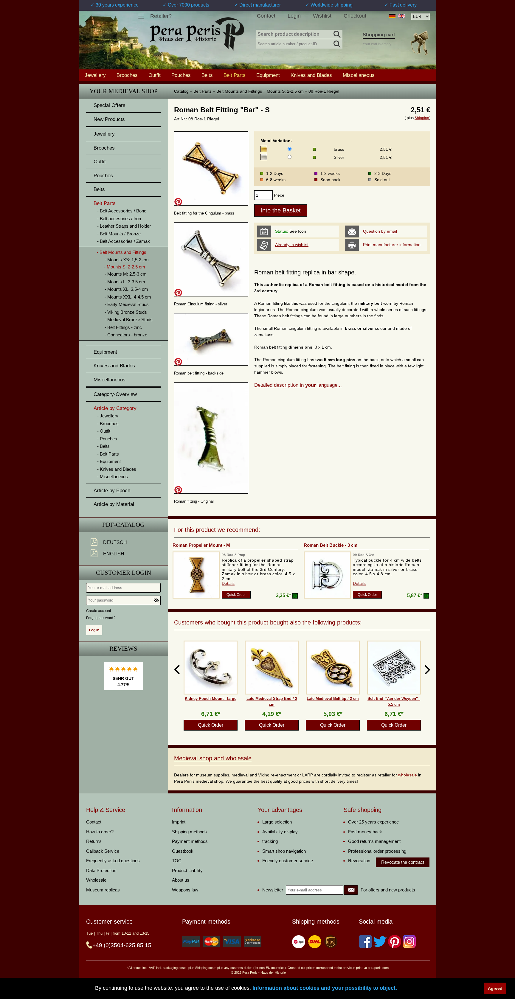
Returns (94, 841)
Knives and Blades (311, 75)
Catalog (181, 91)
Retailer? (161, 16)
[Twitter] (380, 941)
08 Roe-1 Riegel (323, 91)
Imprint (178, 821)
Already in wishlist (291, 244)
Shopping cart (379, 34)
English (113, 553)
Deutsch (115, 542)
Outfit (154, 75)
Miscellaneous (359, 75)
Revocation (359, 860)
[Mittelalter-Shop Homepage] (197, 34)
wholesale (407, 775)
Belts (207, 75)
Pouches (181, 75)
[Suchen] (336, 33)
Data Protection (101, 870)
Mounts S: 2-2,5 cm (285, 91)
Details (228, 583)
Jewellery (95, 75)
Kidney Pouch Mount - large (210, 698)
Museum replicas (103, 889)
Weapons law (185, 889)
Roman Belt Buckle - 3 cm (330, 545)
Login (294, 16)
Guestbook (182, 851)
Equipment (268, 75)
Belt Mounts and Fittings (239, 91)
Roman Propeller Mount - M (201, 545)
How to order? (100, 831)
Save (178, 202)
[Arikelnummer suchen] (336, 43)
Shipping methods (189, 831)
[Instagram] (409, 941)
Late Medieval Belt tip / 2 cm (333, 698)
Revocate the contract (402, 862)
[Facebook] (365, 941)
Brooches (127, 75)
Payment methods (190, 841)
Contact (266, 16)
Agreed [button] (495, 988)
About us (180, 880)
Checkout (355, 16)
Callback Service (102, 851)
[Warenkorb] (419, 42)
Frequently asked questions (113, 860)
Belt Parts (202, 91)
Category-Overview (115, 394)
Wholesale (96, 880)
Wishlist (322, 16)
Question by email (380, 231)
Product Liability (187, 870)
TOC (177, 860)
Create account (98, 611)
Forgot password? (100, 618)
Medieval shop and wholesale (213, 758)
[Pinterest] (394, 941)
